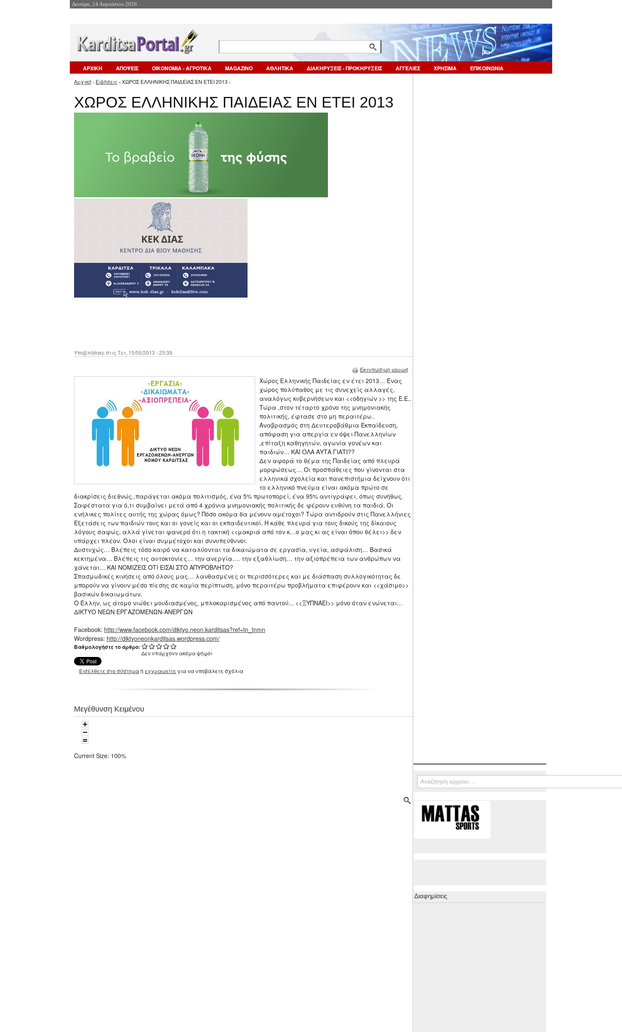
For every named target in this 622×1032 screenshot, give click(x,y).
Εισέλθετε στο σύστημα (109, 670)
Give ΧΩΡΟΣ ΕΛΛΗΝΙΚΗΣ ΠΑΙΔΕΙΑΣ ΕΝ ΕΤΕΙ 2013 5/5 (173, 646)
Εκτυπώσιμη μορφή (384, 369)
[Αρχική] (137, 40)
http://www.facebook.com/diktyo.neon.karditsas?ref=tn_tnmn (184, 629)
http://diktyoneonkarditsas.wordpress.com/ (163, 638)
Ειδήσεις (107, 81)
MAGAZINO (239, 68)
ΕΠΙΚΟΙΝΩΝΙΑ (487, 68)
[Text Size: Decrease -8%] (85, 732)
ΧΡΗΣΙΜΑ (445, 68)
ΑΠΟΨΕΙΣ (127, 68)
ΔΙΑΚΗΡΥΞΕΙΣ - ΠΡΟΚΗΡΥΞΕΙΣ (344, 68)
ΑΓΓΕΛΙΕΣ (408, 68)
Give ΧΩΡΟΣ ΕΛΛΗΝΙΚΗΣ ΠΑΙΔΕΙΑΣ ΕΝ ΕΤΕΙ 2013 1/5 (145, 646)
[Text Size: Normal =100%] (85, 740)
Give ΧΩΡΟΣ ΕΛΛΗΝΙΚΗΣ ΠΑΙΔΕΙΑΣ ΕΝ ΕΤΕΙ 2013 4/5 (166, 646)
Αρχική (82, 81)
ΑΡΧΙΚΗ (92, 68)
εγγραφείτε (160, 670)
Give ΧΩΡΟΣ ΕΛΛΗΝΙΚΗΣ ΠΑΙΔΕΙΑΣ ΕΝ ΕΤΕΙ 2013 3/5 (159, 646)
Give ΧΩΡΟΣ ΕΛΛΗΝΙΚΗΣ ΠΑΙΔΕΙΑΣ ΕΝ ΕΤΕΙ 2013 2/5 (152, 646)
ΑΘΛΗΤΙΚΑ (279, 68)
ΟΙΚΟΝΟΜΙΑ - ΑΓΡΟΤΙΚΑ (182, 68)
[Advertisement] (224, 322)
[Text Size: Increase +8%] (85, 724)
